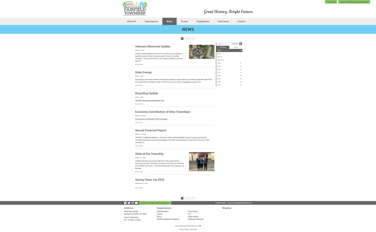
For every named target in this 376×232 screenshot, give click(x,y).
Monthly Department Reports (168, 219)
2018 (219, 82)
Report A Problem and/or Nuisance (354, 2)
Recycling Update (146, 93)
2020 (219, 75)
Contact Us (331, 2)
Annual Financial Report (150, 130)
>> (194, 38)
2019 (219, 79)
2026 (219, 50)
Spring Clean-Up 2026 (149, 179)
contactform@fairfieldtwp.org (239, 203)
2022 (219, 69)
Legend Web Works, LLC (191, 226)
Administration (162, 211)
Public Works (193, 217)
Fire (189, 214)
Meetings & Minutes (195, 219)
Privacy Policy (184, 229)
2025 (219, 63)
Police (159, 217)
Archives (223, 47)
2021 (219, 72)
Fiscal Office (193, 211)
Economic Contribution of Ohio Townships (162, 112)
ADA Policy (193, 229)
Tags (236, 47)
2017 (219, 85)
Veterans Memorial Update (152, 46)
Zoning (159, 214)
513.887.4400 (220, 203)
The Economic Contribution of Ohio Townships (151, 119)
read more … (140, 64)
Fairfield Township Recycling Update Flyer (149, 100)
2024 (219, 66)
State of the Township (149, 153)
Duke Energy (143, 72)
